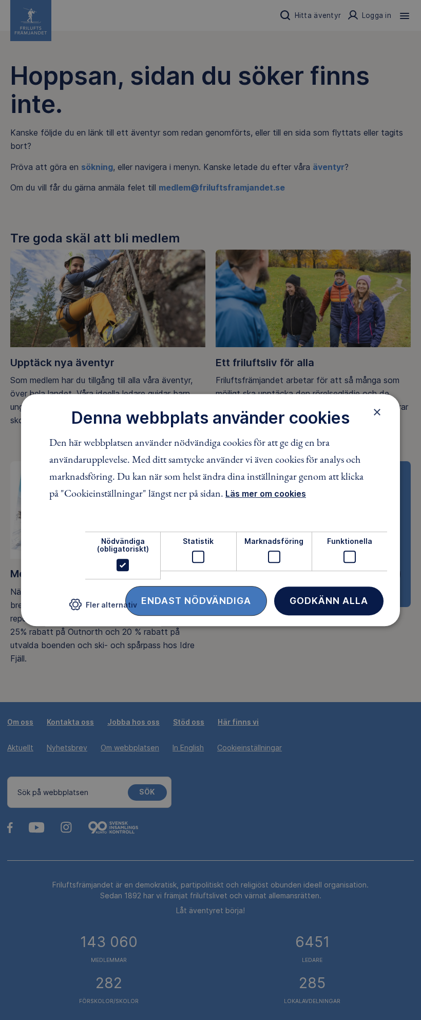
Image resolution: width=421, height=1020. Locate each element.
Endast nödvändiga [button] (196, 600)
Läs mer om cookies (265, 493)
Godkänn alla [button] (329, 600)
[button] (103, 608)
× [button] (377, 412)
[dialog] (210, 510)
